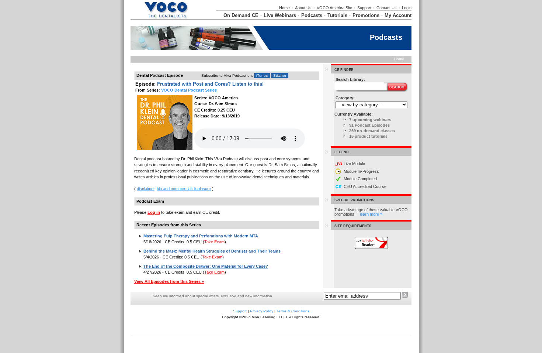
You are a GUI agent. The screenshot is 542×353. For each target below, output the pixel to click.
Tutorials (337, 15)
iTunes (262, 75)
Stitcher (279, 75)
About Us (303, 8)
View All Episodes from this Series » (169, 281)
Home (284, 8)
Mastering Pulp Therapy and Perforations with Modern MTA (200, 236)
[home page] (166, 18)
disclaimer (145, 188)
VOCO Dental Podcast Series (189, 90)
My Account (398, 15)
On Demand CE (240, 15)
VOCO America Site (334, 8)
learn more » (371, 214)
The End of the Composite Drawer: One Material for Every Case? (205, 266)
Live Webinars (280, 15)
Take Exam (214, 242)
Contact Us (386, 8)
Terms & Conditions (293, 311)
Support (364, 8)
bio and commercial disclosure (184, 188)
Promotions (365, 15)
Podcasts (311, 15)
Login (406, 8)
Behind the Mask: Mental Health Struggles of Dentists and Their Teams (212, 251)
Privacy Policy (261, 311)
